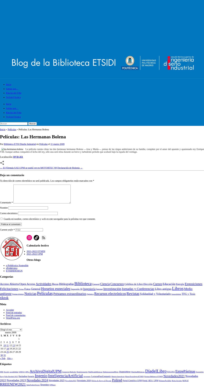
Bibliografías (66, 284)
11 (7, 345)
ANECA (22, 372)
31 (4, 355)
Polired (117, 380)
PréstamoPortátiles (165, 381)
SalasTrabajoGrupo (33, 385)
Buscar (32, 124)
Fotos (27, 288)
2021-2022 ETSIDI (36, 251)
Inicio (8, 84)
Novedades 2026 (84, 380)
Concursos (117, 284)
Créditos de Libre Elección (138, 284)
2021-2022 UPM (35, 254)
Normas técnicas (18, 294)
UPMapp (52, 385)
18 (7, 348)
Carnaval (96, 284)
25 (7, 352)
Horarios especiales (55, 289)
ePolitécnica (11, 268)
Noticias (30, 294)
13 (13, 345)
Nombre (4, 208)
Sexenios (44, 384)
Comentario (6, 202)
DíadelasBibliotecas (138, 372)
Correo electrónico (8, 213)
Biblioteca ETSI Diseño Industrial (20, 144)
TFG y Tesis (188, 293)
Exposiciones (193, 284)
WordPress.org (13, 318)
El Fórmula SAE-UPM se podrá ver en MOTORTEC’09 (28, 168)
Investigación (112, 289)
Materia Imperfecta (118, 376)
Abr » (10, 358)
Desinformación (82, 372)
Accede (6, 372)
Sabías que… (12, 89)
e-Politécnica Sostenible (17, 265)
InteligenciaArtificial (65, 376)
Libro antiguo (163, 288)
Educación (169, 284)
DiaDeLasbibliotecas (95, 372)
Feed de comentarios (15, 315)
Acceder (10, 310)
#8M (1, 372)
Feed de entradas (14, 312)
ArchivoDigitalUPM (46, 371)
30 (1, 355)
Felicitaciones (9, 289)
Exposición (200, 372)
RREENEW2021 (13, 384)
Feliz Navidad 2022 (11, 376)
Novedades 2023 (16, 380)
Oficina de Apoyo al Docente (101, 381)
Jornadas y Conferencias (138, 289)
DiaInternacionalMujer (111, 372)
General (35, 288)
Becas (55, 284)
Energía (180, 284)
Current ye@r (7, 229)
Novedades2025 (70, 381)
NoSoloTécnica (13, 97)
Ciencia (105, 284)
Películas (12, 129)
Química (90, 294)
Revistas (132, 294)
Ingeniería (89, 288)
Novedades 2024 (37, 380)
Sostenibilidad (176, 294)
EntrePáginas (185, 371)
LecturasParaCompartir (101, 376)
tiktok (4, 298)
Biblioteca (83, 283)
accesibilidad (14, 372)
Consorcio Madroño (69, 372)
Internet (99, 289)
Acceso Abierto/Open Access (17, 284)
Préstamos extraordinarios (69, 294)
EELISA (171, 372)
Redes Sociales (177, 381)
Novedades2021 (174, 376)
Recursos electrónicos (110, 294)
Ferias (21, 289)
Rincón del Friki (13, 93)
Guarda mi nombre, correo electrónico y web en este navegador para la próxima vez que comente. (50, 219)
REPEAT (185, 381)
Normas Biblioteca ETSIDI (153, 376)
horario (31, 376)
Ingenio (41, 376)
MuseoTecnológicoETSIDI (134, 376)
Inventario (87, 376)
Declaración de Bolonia (70, 168)
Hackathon (23, 376)
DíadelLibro (156, 371)
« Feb (2, 358)
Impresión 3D (77, 289)
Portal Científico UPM (132, 380)
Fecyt (2, 376)
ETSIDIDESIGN (14, 271)
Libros (178, 288)
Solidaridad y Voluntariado (155, 293)
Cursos (157, 284)
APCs (27, 372)
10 (4, 345)
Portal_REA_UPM (150, 380)
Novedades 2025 (57, 380)
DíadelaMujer (125, 372)
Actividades (44, 284)
